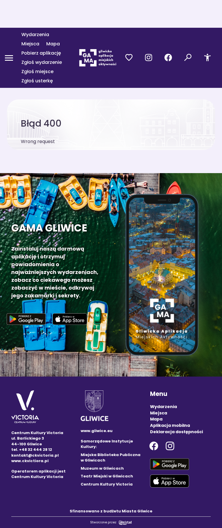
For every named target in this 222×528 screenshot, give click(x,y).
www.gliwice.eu (96, 430)
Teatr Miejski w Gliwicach (107, 476)
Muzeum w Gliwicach (102, 468)
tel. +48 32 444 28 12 (31, 449)
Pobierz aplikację (41, 53)
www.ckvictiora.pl (30, 461)
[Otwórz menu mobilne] (9, 58)
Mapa (53, 43)
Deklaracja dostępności (176, 432)
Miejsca (30, 43)
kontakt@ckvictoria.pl (35, 455)
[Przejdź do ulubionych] (128, 58)
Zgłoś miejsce (37, 71)
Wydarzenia (35, 34)
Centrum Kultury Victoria (107, 484)
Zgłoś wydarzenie (41, 62)
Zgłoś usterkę (37, 80)
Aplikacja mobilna (170, 425)
